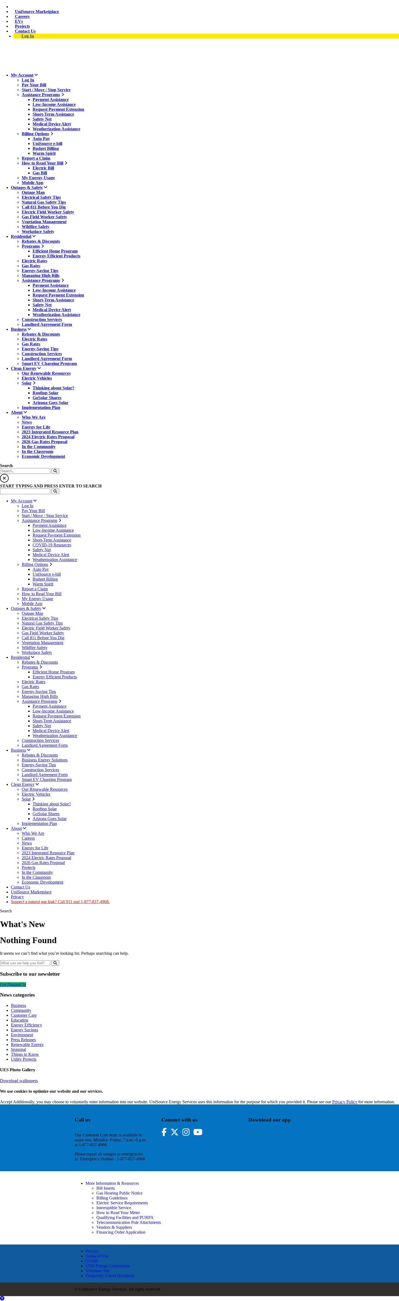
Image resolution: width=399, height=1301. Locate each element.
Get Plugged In (13, 984)
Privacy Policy (344, 1102)
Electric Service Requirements (122, 1203)
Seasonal (18, 1049)
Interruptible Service (113, 1207)
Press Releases (23, 1039)
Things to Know (25, 1054)
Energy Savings (24, 1030)
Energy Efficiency (26, 1025)
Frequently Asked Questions (110, 1275)
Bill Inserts (105, 1188)
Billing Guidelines (112, 1198)
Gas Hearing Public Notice (119, 1193)
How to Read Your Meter (118, 1212)
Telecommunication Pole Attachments (128, 1222)
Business (18, 1005)
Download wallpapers (19, 1080)
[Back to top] (2, 1298)
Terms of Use (97, 1256)
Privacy (92, 1251)
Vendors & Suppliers (114, 1227)
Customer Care (24, 1015)
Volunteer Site (98, 1270)
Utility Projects (23, 1059)
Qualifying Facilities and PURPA (125, 1217)
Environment (22, 1034)
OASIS (92, 1261)
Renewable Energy (27, 1044)
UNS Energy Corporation (108, 1266)
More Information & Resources (112, 1183)
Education (19, 1020)
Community (21, 1010)
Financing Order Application (120, 1232)
